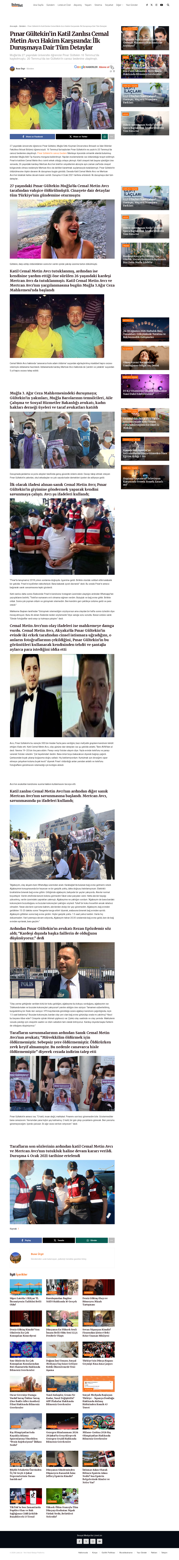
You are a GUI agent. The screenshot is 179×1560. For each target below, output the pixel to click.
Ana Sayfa (38, 5)
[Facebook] (147, 5)
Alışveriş (78, 5)
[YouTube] (161, 5)
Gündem (50, 5)
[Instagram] (156, 5)
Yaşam (88, 5)
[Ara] (168, 5)
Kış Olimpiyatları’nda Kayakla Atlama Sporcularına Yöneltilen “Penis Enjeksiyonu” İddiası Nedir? (26, 1438)
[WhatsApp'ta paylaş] (105, 136)
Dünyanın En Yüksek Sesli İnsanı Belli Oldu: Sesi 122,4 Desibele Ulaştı (62, 1332)
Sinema (98, 5)
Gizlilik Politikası (108, 1552)
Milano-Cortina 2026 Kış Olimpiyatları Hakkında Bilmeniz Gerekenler (97, 1435)
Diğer (118, 5)
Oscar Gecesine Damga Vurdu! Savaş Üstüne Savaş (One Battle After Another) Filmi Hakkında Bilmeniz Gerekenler (25, 1401)
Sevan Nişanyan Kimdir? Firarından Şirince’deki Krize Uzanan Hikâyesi (97, 1332)
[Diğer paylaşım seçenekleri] (112, 136)
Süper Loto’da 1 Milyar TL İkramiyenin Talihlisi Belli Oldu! (25, 1301)
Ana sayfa (13, 26)
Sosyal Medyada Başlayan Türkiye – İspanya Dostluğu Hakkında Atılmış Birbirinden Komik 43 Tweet (98, 1401)
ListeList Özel (64, 5)
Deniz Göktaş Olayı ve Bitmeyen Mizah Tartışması (95, 1301)
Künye (94, 1552)
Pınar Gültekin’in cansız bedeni (52, 153)
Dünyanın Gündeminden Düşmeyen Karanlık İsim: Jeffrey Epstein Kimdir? (61, 1473)
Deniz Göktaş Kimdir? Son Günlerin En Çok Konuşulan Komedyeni (24, 1332)
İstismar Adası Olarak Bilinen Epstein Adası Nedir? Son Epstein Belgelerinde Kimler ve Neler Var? (96, 1476)
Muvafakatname (125, 1552)
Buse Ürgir (20, 68)
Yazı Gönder (132, 5)
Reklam (154, 1552)
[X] (151, 5)
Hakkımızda (83, 1552)
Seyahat (109, 5)
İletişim (164, 1552)
